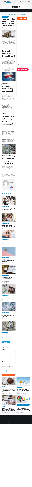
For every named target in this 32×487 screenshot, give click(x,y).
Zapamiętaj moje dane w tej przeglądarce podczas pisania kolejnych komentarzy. (8, 367)
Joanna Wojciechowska (6, 337)
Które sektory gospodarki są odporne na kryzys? (8, 297)
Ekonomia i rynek (19, 80)
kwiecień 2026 (19, 29)
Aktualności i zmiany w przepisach (22, 72)
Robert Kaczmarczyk (6, 281)
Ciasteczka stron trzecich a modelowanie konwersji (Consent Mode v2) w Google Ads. (8, 389)
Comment (3, 349)
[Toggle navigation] (16, 11)
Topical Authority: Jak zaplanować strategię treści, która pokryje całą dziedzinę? (8, 409)
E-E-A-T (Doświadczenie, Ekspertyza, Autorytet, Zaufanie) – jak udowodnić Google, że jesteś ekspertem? (23, 408)
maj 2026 (18, 27)
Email (3, 361)
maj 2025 (18, 52)
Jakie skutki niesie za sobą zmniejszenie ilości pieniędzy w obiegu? (8, 335)
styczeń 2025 (19, 60)
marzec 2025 (19, 56)
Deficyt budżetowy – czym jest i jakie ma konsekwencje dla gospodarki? (8, 315)
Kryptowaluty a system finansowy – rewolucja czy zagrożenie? (8, 260)
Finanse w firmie (19, 82)
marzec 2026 (19, 31)
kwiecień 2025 (19, 54)
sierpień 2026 (19, 21)
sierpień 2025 (19, 46)
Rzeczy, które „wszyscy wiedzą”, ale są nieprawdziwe (8, 226)
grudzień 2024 (19, 62)
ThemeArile (11, 422)
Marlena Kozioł (20, 393)
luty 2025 (18, 58)
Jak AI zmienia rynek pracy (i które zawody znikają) (8, 208)
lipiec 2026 (18, 23)
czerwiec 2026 (19, 25)
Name (3, 357)
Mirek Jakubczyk (5, 27)
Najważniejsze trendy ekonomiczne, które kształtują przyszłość (7, 278)
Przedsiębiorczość (20, 97)
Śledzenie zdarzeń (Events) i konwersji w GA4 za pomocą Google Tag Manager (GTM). (22, 390)
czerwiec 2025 (19, 50)
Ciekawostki (19, 78)
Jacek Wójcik (5, 228)
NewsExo (6, 422)
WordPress (13, 420)
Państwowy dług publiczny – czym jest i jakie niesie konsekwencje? (15, 14)
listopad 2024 (19, 64)
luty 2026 (18, 33)
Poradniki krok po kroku (21, 95)
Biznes (18, 76)
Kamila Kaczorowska (6, 243)
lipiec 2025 (18, 48)
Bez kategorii (19, 74)
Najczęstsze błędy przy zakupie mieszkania (7, 241)
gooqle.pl (16, 6)
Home (3, 14)
